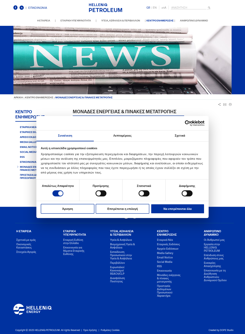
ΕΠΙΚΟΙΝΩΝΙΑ (37, 8)
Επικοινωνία (164, 270)
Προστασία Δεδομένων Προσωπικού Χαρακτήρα (164, 290)
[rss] (23, 9)
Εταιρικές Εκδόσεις (168, 244)
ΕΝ (155, 7)
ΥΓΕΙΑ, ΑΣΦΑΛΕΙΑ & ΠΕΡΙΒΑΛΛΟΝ (120, 20)
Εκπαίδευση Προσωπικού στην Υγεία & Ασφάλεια (121, 255)
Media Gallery (165, 253)
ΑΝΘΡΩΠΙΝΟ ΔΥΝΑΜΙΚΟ (194, 20)
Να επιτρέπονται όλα (177, 208)
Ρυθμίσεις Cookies (110, 330)
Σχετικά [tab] (180, 135)
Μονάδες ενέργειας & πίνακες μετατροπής (168, 278)
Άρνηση (67, 208)
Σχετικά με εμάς (26, 240)
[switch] (101, 193)
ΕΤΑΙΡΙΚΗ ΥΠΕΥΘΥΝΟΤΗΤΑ (75, 20)
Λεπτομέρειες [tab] (122, 135)
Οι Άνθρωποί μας (214, 240)
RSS (159, 266)
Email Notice (165, 257)
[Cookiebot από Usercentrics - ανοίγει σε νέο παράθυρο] (187, 123)
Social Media (164, 262)
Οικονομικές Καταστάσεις (24, 246)
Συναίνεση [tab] (65, 135)
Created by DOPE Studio (221, 330)
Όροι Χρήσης (90, 330)
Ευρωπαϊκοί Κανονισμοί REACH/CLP (117, 270)
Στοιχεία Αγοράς (26, 252)
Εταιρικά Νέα (165, 240)
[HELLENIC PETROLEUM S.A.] (105, 11)
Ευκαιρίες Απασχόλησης (212, 264)
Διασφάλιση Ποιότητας (117, 280)
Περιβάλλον (117, 263)
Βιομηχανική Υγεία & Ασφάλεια (122, 246)
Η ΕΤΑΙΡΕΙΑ (43, 20)
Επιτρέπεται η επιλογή (122, 208)
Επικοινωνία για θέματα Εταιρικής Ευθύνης (73, 251)
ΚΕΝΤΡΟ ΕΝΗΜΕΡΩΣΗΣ (160, 20)
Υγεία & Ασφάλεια (121, 240)
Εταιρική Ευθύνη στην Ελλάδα (73, 241)
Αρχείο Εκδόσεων (167, 248)
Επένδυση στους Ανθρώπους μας (214, 257)
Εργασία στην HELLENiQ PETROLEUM (212, 248)
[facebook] (16, 9)
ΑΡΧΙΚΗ (18, 97)
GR (148, 7)
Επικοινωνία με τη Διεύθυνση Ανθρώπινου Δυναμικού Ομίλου (215, 275)
